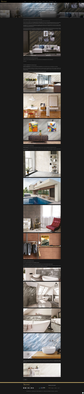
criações (40, 1)
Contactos (43, 1)
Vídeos (47, 1)
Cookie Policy (56, 391)
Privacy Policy (52, 391)
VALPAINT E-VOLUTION (36, 262)
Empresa (25, 1)
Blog (36, 1)
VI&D (55, 1)
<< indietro (25, 379)
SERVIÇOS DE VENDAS (51, 1)
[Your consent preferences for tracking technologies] (82, 392)
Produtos (34, 1)
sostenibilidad (29, 1)
